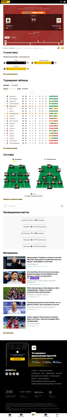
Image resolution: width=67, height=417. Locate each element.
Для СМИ (59, 373)
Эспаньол (12, 128)
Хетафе (11, 126)
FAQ (43, 373)
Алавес (11, 130)
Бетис (11, 108)
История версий (54, 376)
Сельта (11, 111)
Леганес (11, 138)
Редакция (34, 378)
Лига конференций (31, 296)
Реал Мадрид (13, 98)
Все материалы (8, 333)
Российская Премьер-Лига (33, 266)
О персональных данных (46, 370)
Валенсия (12, 123)
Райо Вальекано (56, 25)
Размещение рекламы (11, 404)
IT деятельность (35, 373)
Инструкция (17, 359)
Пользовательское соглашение (40, 376)
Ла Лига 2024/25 (33, 7)
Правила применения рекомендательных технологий (46, 383)
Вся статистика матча (10, 74)
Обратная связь (50, 373)
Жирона (11, 133)
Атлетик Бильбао (14, 103)
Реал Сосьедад (13, 121)
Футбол (26, 7)
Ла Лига (11, 48)
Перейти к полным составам (12, 199)
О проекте (34, 370)
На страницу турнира (10, 148)
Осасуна (11, 116)
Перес (29, 33)
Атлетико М (12, 101)
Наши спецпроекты (43, 378)
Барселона (12, 96)
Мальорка (12, 118)
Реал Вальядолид (14, 143)
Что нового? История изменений (42, 358)
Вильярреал (9, 25)
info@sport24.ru (50, 404)
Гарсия (37, 32)
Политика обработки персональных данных (43, 381)
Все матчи (15, 85)
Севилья (11, 135)
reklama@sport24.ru (21, 404)
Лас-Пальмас (13, 140)
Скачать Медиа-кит (31, 404)
